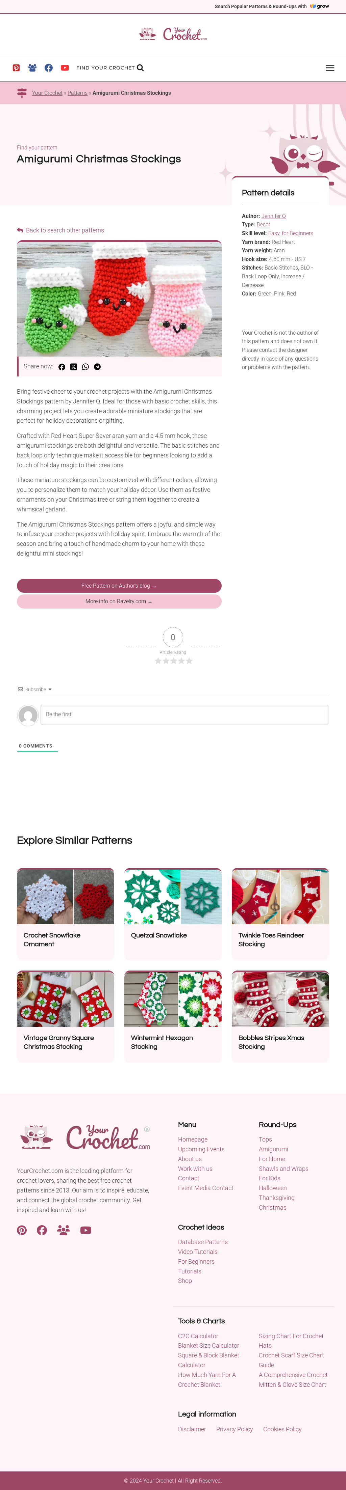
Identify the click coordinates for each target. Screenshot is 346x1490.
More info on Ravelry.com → (119, 601)
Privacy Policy (234, 1429)
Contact (188, 1178)
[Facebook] (49, 68)
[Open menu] (330, 68)
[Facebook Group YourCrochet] (63, 1229)
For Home (272, 1158)
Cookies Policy (282, 1429)
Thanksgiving (277, 1197)
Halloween (273, 1187)
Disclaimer (192, 1429)
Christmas (273, 1207)
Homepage (192, 1139)
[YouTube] (65, 68)
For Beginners (196, 1261)
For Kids (269, 1178)
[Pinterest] (16, 68)
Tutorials (189, 1271)
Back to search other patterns (64, 230)
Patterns (78, 93)
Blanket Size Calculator (208, 1345)
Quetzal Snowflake (159, 935)
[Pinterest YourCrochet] (22, 1229)
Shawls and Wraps (283, 1168)
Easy (273, 233)
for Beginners (297, 233)
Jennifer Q (274, 216)
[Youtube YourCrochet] (86, 1229)
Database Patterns (203, 1241)
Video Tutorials (198, 1251)
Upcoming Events (201, 1149)
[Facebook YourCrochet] (42, 1229)
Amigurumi (273, 1149)
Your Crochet (47, 93)
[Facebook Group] (32, 68)
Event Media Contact (205, 1187)
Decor (263, 224)
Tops (265, 1139)
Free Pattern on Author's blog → (119, 586)
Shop (185, 1280)
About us (190, 1158)
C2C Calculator (198, 1336)
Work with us (195, 1168)
